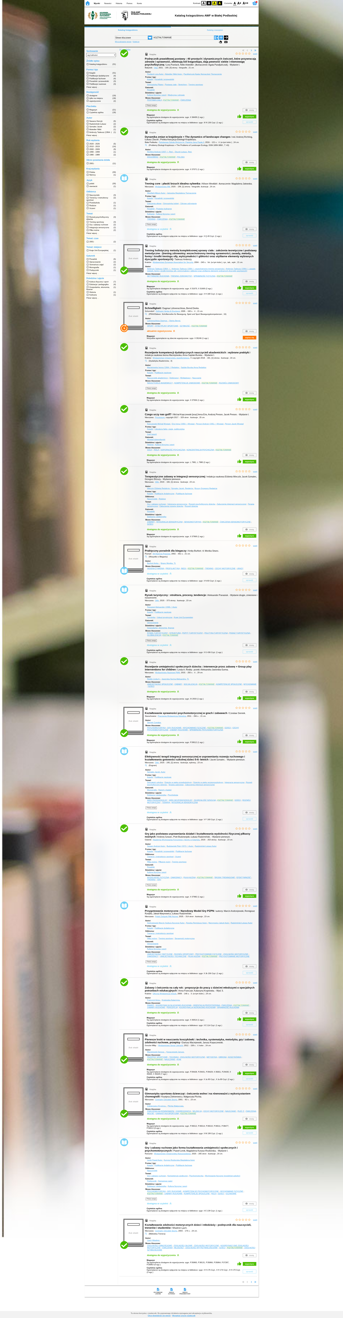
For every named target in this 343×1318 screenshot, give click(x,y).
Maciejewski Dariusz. (156, 1052)
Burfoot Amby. (153, 563)
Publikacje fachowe (184, 494)
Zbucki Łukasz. (183, 152)
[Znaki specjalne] (226, 42)
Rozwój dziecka (191, 506)
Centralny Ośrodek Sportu (166, 1099)
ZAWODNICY (176, 877)
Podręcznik (151, 1181)
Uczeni (178, 856)
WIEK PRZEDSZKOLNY (157, 800)
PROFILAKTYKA (173, 568)
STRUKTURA (175, 633)
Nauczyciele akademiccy (157, 378)
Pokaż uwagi (151, 105)
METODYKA (212, 1057)
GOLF (149, 450)
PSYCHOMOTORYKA (156, 728)
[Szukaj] (226, 37)
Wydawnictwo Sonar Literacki (170, 1045)
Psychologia (173, 795)
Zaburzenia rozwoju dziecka (171, 506)
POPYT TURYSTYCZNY (192, 633)
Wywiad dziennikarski (156, 439)
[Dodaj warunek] (221, 37)
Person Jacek (234, 424)
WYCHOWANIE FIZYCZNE (194, 728)
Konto (139, 3)
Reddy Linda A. (154, 679)
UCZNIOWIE (231, 1193)
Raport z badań (165, 790)
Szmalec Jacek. (182, 488)
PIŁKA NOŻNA (189, 877)
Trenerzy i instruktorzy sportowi (160, 856)
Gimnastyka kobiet (171, 203)
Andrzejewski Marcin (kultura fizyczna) (165, 923)
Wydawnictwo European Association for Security (173, 262)
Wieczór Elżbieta (158, 488)
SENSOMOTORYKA (192, 522)
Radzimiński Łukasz (206, 846)
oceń (255, 54)
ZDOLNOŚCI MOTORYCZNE (235, 954)
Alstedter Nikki (173, 74)
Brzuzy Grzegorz (206, 488)
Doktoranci (174, 378)
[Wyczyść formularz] (220, 42)
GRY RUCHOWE (174, 728)
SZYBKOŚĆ (185, 326)
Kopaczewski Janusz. (175, 1052)
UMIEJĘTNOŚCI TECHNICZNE (173, 956)
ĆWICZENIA (185, 100)
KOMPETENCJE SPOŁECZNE (229, 684)
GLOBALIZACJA (154, 635)
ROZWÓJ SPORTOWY (184, 954)
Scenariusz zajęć (165, 1181)
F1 (239, 3)
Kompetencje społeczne (177, 1176)
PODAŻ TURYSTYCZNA (239, 633)
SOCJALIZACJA (190, 684)
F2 (245, 3)
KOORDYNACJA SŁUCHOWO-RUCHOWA (173, 1005)
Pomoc (130, 3)
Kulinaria (150, 214)
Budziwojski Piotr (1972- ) (180, 846)
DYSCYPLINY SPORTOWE (166, 326)
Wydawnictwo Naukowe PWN (167, 672)
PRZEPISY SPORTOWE (157, 1057)
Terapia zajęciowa (176, 785)
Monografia (152, 790)
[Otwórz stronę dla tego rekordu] (134, 56)
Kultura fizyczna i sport (156, 95)
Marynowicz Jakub (218, 923)
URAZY (240, 568)
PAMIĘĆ (150, 1005)
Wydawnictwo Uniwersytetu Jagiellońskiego (171, 358)
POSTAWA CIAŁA (154, 100)
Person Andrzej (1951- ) (209, 424)
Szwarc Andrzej (156, 846)
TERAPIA (166, 802)
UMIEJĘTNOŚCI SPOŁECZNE (160, 684)
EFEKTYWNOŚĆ (243, 877)
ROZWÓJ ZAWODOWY (229, 383)
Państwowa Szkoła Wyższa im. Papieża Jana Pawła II (181, 142)
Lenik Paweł (154, 1160)
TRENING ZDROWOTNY (181, 276)
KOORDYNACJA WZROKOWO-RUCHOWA (197, 1007)
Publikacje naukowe (163, 373)
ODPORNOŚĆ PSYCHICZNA (173, 450)
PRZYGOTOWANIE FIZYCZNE (208, 954)
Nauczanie (196, 378)
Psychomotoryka (196, 1176)
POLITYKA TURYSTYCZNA (216, 633)
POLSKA (180, 157)
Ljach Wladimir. (153, 1240)
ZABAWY (151, 522)
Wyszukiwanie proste (123, 42)
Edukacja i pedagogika (156, 517)
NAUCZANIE (169, 1059)
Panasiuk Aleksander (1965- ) (162, 607)
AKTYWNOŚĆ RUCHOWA (158, 276)
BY (219, 3)
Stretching (182, 84)
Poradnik (151, 90)
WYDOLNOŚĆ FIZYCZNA (158, 877)
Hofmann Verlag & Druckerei (168, 311)
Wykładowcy (185, 378)
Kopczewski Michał (158, 424)
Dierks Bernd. (175, 321)
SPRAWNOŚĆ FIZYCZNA (204, 276)
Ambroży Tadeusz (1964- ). (159, 269)
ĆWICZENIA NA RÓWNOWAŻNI (160, 1111)
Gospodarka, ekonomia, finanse (160, 628)
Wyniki (97, 3)
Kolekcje (136, 42)
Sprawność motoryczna (185, 938)
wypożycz (249, 116)
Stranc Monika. (168, 563)
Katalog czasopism (215, 30)
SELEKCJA (197, 1111)
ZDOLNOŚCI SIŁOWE (183, 1245)
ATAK (179, 1059)
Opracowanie (152, 622)
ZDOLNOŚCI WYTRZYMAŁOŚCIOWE (201, 1248)
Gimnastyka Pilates (155, 84)
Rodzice (162, 499)
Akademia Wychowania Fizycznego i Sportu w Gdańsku (176, 840)
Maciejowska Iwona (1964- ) (163, 367)
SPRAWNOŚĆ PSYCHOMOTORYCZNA (206, 730)
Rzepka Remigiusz (196, 923)
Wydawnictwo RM (162, 187)
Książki (150, 79)
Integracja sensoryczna (177, 504)
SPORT (150, 326)
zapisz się (249, 337)
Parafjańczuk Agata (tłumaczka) (203, 74)
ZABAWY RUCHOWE (179, 730)
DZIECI (150, 524)
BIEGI (183, 568)
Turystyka (151, 617)
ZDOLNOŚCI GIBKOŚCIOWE (159, 1245)
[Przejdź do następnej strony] (251, 50)
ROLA (156, 450)
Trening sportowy (195, 84)
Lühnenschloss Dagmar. (157, 321)
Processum (160, 417)
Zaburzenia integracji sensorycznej (231, 504)
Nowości (107, 3)
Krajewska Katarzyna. (171, 1000)
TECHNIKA (173, 1057)
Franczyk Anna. (154, 1000)
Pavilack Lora (155, 74)
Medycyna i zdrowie (176, 95)
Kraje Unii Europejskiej (183, 617)
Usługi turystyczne (164, 617)
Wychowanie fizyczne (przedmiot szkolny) (222, 1176)
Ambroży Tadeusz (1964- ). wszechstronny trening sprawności (198, 269)
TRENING (151, 219)
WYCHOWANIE (249, 684)
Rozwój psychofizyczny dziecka (202, 504)
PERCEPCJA (172, 1007)
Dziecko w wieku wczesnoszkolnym (208, 782)
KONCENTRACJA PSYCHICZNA (200, 450)
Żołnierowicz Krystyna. (157, 1106)
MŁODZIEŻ (179, 1248)
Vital (156, 68)
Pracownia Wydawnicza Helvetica (172, 716)
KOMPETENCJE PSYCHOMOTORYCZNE (201, 1191)
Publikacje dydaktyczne (164, 494)
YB (214, 3)
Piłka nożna (152, 862)
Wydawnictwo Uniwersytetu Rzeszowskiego (172, 1154)
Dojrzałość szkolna (155, 782)
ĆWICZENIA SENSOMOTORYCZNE (235, 522)
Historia (119, 3)
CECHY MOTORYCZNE (225, 568)
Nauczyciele (152, 499)
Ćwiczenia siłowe (154, 203)
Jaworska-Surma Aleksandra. (175, 679)
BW (209, 3)
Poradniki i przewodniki (164, 79)
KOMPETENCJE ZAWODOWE (187, 383)
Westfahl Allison (156, 193)
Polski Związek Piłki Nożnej (166, 916)
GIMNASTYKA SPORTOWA (167, 1113)
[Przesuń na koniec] (255, 50)
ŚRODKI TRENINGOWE (224, 877)
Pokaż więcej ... (92, 87)
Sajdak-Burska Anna (193, 367)
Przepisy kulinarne (164, 209)
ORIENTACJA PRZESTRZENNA (206, 1005)
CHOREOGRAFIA (183, 1111)
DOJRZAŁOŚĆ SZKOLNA (205, 800)
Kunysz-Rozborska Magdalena (179, 1160)
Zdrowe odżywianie (188, 203)
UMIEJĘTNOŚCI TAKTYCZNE (160, 954)
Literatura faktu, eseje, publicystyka (169, 429)
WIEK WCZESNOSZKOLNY (180, 800)
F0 (235, 3)
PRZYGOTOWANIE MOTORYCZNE (234, 956)
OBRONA (222, 1057)
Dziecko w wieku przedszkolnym (178, 782)
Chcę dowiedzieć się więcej (159, 1316)
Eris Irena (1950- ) (183, 424)
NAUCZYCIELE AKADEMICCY (160, 383)
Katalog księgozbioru (128, 30)
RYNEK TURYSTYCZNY (157, 633)
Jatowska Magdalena (181, 193)
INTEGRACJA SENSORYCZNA (169, 522)
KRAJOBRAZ (152, 157)
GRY (159, 880)
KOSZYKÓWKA (234, 1057)
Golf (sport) (152, 434)
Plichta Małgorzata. (176, 1106)
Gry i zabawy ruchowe (156, 504)
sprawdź (249, 122)
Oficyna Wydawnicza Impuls (164, 994)
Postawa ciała (171, 84)
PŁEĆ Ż (241, 1111)
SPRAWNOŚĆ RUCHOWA (228, 1007)
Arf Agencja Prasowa (161, 554)
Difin (157, 482)
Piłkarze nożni (164, 862)
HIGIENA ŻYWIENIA (155, 568)
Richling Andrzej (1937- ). (160, 152)
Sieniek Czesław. (154, 722)
